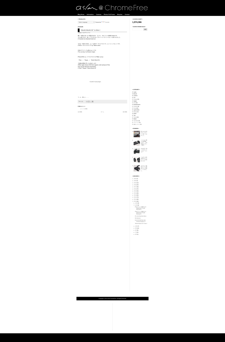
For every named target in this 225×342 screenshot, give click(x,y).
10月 (136, 226)
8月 (136, 230)
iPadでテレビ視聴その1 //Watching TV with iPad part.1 (140, 213)
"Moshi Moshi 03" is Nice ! (90, 30)
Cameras (98, 14)
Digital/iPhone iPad (86, 32)
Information (90, 14)
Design (135, 99)
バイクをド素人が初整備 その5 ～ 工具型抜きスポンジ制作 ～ (144, 142)
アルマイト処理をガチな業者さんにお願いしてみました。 (144, 168)
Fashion (135, 106)
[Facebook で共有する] (93, 101)
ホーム (102, 112)
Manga (135, 111)
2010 (135, 201)
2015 (135, 191)
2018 (135, 184)
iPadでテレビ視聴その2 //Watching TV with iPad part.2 (140, 208)
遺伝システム (137, 124)
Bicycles (119, 14)
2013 (135, 195)
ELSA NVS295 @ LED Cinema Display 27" (140, 221)
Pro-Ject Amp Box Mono (140, 216)
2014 (135, 193)
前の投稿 (125, 112)
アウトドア (136, 122)
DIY (134, 102)
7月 (136, 232)
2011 (135, 199)
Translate (107, 22)
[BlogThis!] (89, 101)
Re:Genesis (138, 218)
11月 (136, 205)
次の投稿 (80, 112)
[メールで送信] (87, 101)
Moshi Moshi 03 (102, 43)
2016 (135, 189)
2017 (135, 186)
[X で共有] (91, 101)
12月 (136, 203)
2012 (135, 197)
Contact (127, 14)
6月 (136, 234)
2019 (135, 182)
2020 (135, 180)
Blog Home (81, 14)
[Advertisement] (139, 59)
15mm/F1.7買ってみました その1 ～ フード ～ (144, 150)
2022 (135, 178)
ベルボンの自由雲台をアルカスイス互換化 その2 (144, 159)
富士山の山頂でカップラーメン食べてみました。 (144, 133)
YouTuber (136, 120)
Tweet (135, 117)
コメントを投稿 (83, 108)
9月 (136, 228)
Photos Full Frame (109, 14)
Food (135, 108)
